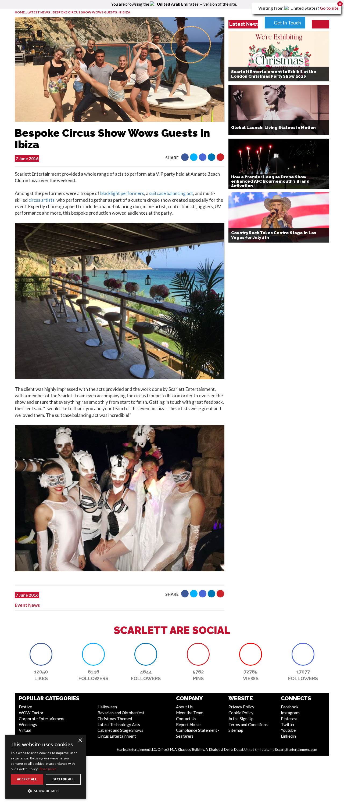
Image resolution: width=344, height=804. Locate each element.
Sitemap (235, 730)
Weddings (28, 724)
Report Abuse (188, 724)
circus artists (41, 200)
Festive (25, 706)
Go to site (329, 8)
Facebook (290, 706)
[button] (185, 157)
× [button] (80, 740)
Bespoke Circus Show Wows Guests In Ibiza (91, 12)
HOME (20, 12)
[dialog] (45, 767)
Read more (48, 769)
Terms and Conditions (248, 724)
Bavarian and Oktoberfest (121, 712)
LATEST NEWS (39, 12)
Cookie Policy (240, 712)
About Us (184, 706)
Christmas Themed (115, 718)
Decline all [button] (63, 779)
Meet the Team (189, 712)
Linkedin (288, 736)
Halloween (107, 706)
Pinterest (289, 718)
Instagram (290, 712)
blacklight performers (122, 193)
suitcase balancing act (171, 193)
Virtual (25, 730)
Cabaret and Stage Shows (120, 730)
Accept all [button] (27, 779)
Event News (27, 605)
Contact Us (186, 718)
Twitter (288, 724)
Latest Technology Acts (119, 724)
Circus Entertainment (117, 736)
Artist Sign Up (240, 718)
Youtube (288, 730)
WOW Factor (31, 712)
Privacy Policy (241, 706)
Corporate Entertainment (42, 718)
